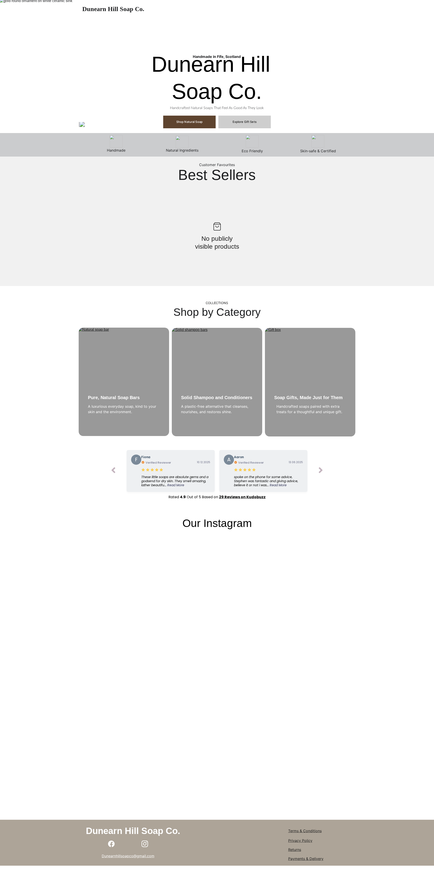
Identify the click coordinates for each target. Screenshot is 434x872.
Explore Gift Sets (245, 122)
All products (279, 9)
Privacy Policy (300, 840)
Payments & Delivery (305, 858)
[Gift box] (310, 382)
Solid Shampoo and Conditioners (216, 397)
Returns (294, 849)
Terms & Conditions (305, 831)
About (255, 9)
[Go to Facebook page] (111, 844)
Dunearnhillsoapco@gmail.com (128, 856)
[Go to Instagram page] (145, 844)
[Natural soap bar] (124, 382)
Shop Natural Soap (189, 122)
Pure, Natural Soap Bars (114, 397)
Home (236, 9)
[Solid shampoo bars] (217, 382)
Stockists (314, 9)
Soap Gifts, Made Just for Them (308, 397)
